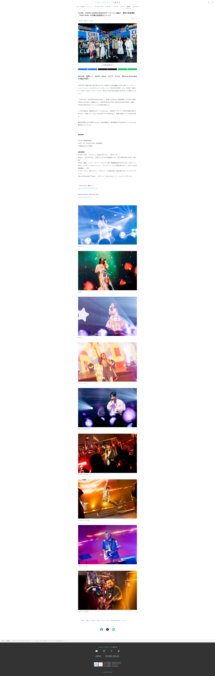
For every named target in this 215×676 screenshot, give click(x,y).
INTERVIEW (135, 6)
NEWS (128, 6)
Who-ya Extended (115, 620)
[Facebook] (87, 69)
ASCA (91, 21)
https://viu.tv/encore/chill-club (87, 188)
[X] (107, 69)
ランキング (89, 6)
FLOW (80, 21)
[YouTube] (97, 651)
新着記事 (83, 6)
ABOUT (99, 656)
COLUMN (116, 6)
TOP (78, 6)
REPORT (122, 6)
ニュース (124, 620)
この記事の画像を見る (107, 65)
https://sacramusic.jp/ (85, 197)
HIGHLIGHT (108, 6)
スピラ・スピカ (105, 620)
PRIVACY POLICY (112, 656)
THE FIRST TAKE (98, 6)
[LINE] (127, 69)
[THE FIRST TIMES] (107, 2)
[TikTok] (118, 651)
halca (98, 620)
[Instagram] (104, 651)
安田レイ (86, 21)
